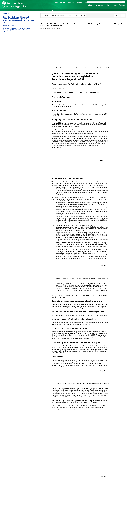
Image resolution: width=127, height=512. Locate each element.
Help (86, 2)
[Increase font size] (123, 15)
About (56, 2)
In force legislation (12, 10)
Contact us (79, 2)
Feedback (123, 10)
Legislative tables (64, 10)
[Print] (116, 15)
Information (84, 10)
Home (3, 10)
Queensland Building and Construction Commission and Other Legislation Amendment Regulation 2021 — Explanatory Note (18, 19)
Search (106, 10)
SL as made (34, 10)
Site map (62, 2)
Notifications (74, 10)
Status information (9, 25)
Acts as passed (24, 10)
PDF (76, 15)
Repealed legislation (51, 10)
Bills (42, 10)
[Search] (123, 2)
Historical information (95, 10)
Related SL (47, 15)
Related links (70, 2)
